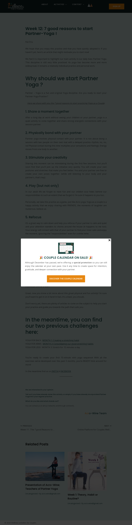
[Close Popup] (109, 240)
